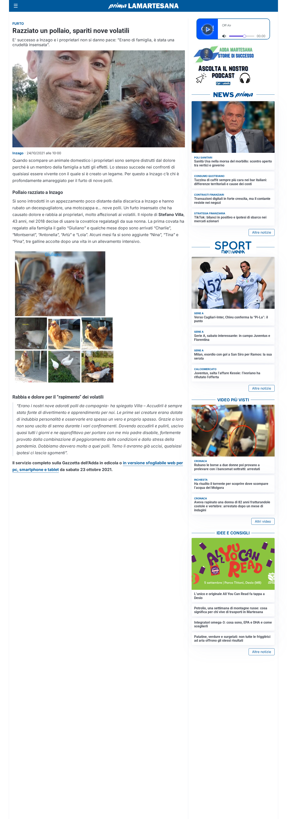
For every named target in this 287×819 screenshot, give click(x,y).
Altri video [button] (263, 521)
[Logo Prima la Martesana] (143, 6)
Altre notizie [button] (261, 232)
